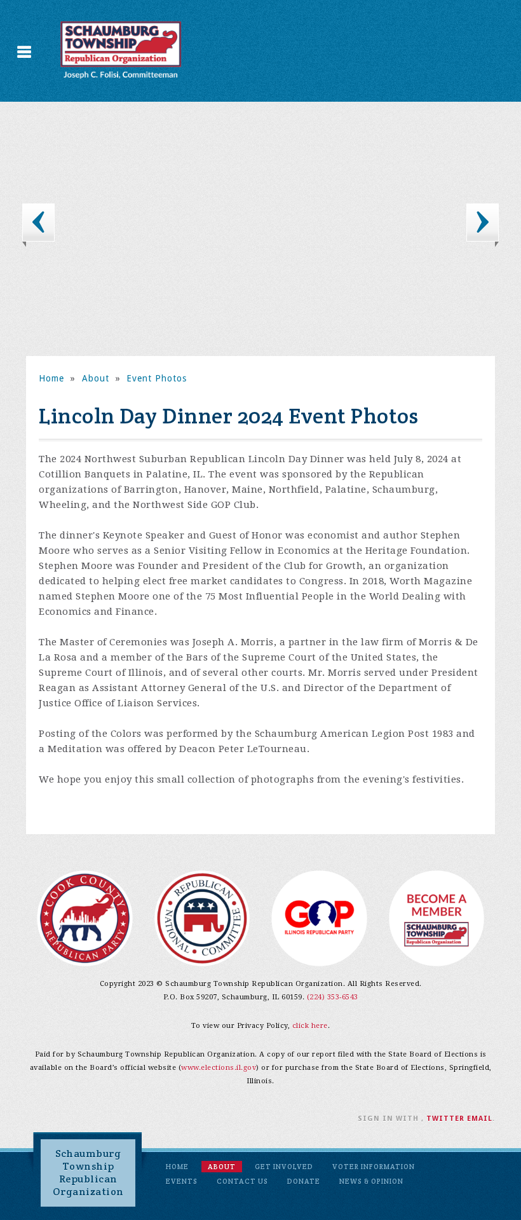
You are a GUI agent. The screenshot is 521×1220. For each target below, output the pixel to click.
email (479, 1118)
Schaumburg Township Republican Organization (88, 1172)
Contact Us (242, 1181)
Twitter (445, 1118)
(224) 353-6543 (332, 997)
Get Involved (284, 1166)
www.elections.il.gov (218, 1068)
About (95, 378)
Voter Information (373, 1166)
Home (51, 378)
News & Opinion (371, 1181)
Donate (303, 1181)
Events (182, 1181)
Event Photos (156, 378)
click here (310, 1026)
